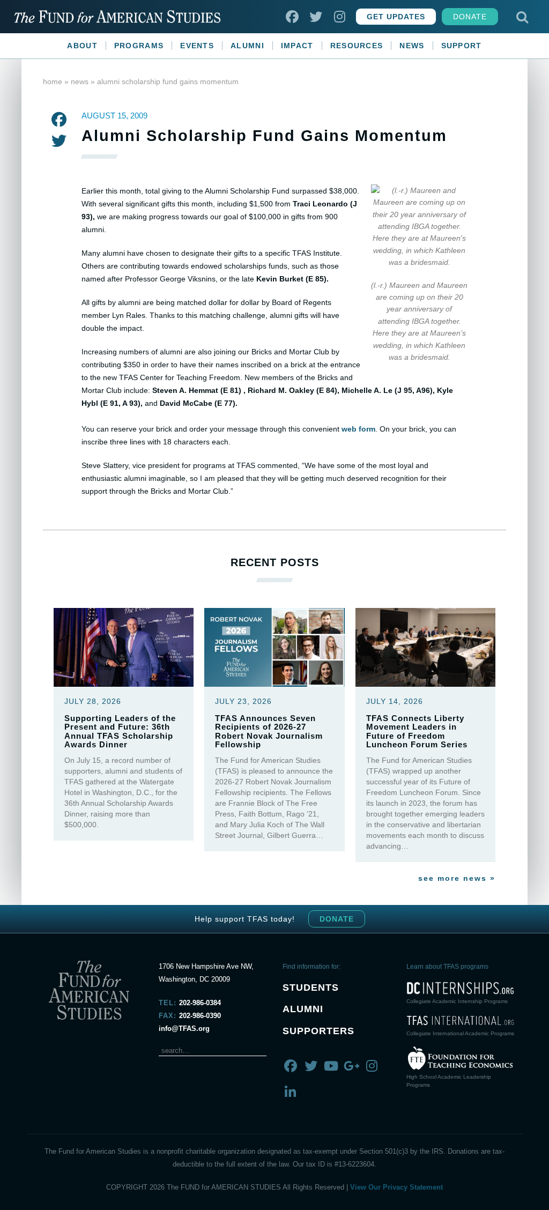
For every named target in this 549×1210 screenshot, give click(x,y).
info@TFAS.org (184, 1029)
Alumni (247, 45)
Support (461, 45)
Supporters (318, 1031)
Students (311, 987)
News (411, 45)
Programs (139, 45)
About (82, 45)
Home (52, 81)
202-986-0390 (200, 1016)
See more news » (456, 878)
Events (197, 45)
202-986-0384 (200, 1003)
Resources (356, 45)
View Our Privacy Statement (396, 1187)
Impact (297, 45)
